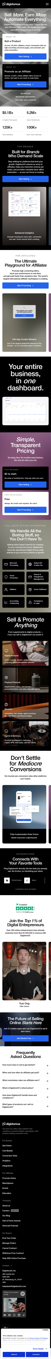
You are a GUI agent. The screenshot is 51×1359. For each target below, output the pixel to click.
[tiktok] (24, 1315)
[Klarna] (17, 880)
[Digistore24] (11, 4)
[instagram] (14, 1315)
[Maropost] (37, 880)
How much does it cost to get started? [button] (18, 1065)
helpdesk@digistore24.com (14, 1286)
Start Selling (24, 57)
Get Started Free (24, 1039)
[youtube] (5, 1315)
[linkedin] (19, 1315)
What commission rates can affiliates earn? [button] (21, 1080)
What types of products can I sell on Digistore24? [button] (17, 1106)
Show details (38, 1349)
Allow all (14, 1354)
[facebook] (9, 1315)
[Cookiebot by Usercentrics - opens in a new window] (38, 1330)
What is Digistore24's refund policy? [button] (18, 1088)
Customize (36, 1354)
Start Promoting (24, 85)
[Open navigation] (47, 4)
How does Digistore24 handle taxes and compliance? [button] (19, 1096)
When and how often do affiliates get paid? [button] (20, 1073)
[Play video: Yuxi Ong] (24, 971)
